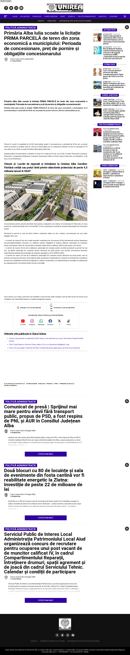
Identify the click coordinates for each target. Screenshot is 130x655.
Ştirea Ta (71, 16)
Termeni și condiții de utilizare (52, 641)
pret (56, 383)
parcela (50, 383)
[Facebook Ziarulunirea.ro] (57, 635)
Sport (62, 16)
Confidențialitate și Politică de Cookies (75, 21)
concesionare (32, 383)
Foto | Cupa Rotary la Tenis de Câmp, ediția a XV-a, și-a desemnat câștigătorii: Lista (39, 344)
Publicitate (51, 21)
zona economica (11, 385)
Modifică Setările (6, 1)
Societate (102, 16)
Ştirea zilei (36, 16)
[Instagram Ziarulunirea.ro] (68, 635)
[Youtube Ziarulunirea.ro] (73, 635)
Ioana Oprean (16, 61)
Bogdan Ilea (16, 432)
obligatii (42, 383)
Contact (41, 21)
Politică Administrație (87, 16)
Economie (113, 16)
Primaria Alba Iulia (67, 383)
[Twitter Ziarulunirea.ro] (62, 635)
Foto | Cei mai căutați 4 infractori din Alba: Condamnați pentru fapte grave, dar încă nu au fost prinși (44, 348)
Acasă (15, 16)
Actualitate (25, 16)
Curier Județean (50, 16)
